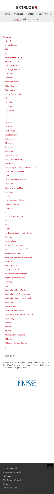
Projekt (48, 13)
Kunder (17, 19)
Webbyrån (19, 13)
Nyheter (26, 19)
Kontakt (37, 19)
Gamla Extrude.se (10, 488)
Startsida (7, 13)
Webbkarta (7, 476)
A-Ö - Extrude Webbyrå (12, 472)
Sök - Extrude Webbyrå (12, 480)
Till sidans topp (50, 467)
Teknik (39, 13)
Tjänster (30, 13)
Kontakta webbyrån (10, 468)
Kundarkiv (7, 484)
